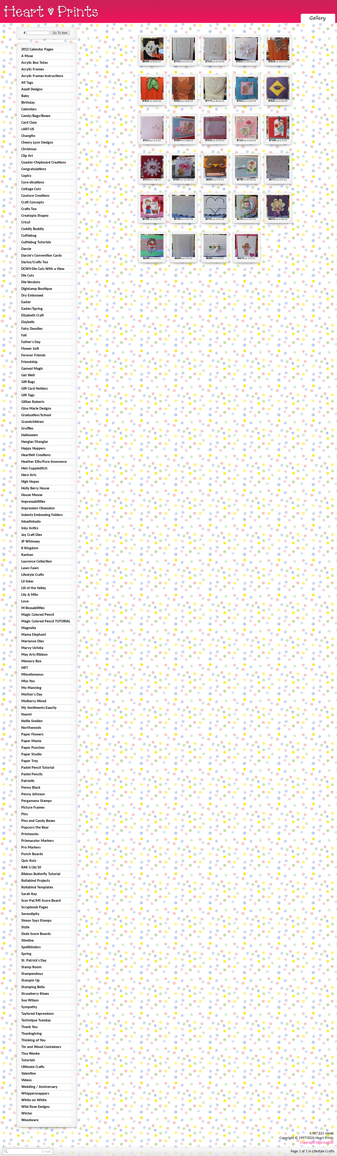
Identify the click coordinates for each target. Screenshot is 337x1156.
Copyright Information (316, 1143)
